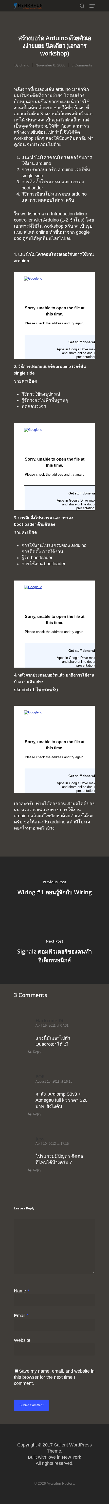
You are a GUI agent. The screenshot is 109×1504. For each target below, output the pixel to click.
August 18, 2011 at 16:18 (53, 1081)
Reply (37, 1052)
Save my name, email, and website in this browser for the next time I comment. (54, 1377)
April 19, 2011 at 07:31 (51, 1025)
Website (22, 1340)
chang (24, 65)
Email (21, 1315)
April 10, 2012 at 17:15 (52, 1144)
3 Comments (81, 65)
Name (21, 1290)
